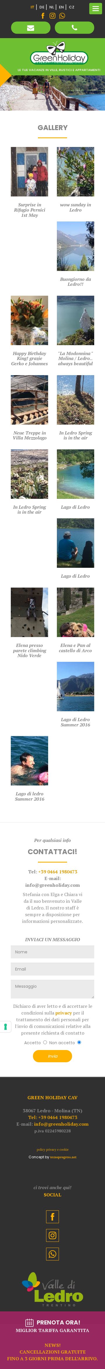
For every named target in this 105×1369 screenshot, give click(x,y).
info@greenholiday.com (61, 1124)
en (61, 7)
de (41, 7)
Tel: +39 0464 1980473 (52, 1117)
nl (51, 7)
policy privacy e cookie (53, 1150)
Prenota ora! (52, 1340)
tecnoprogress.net (63, 1157)
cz (71, 7)
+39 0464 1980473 (57, 871)
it (32, 7)
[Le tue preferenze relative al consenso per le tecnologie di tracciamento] (5, 1026)
